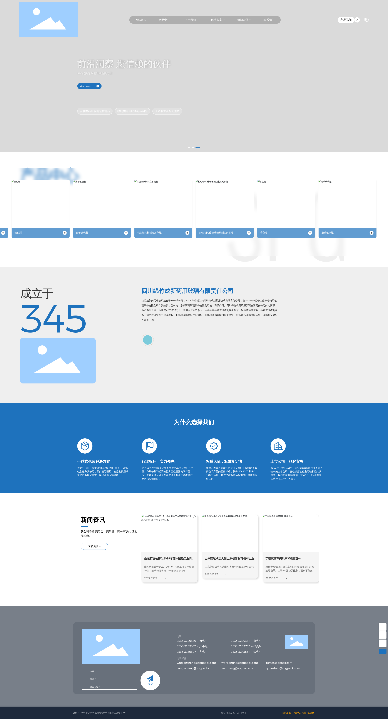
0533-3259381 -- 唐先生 (246, 641)
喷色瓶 (18, 232)
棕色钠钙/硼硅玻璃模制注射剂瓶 (216, 232)
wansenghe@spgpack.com (239, 663)
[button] (190, 147)
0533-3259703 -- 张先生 (246, 646)
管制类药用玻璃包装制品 (95, 108)
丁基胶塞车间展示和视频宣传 (222, 558)
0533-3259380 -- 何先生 (192, 641)
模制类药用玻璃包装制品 (132, 108)
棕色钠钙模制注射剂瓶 (149, 232)
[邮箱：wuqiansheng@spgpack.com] (382, 635)
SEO (125, 712)
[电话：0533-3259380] (382, 643)
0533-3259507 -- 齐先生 (192, 651)
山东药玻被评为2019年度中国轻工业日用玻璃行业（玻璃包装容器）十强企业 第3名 (291, 559)
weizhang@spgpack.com (238, 668)
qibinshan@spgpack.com (283, 668)
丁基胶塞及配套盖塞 (167, 108)
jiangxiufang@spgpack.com (195, 668)
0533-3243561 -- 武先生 (246, 651)
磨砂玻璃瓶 (82, 232)
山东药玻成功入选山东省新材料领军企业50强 (168, 559)
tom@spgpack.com (279, 663)
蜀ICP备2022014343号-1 (233, 713)
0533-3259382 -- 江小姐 (193, 646)
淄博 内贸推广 (308, 712)
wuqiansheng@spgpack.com (196, 663)
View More (85, 83)
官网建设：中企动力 (291, 712)
